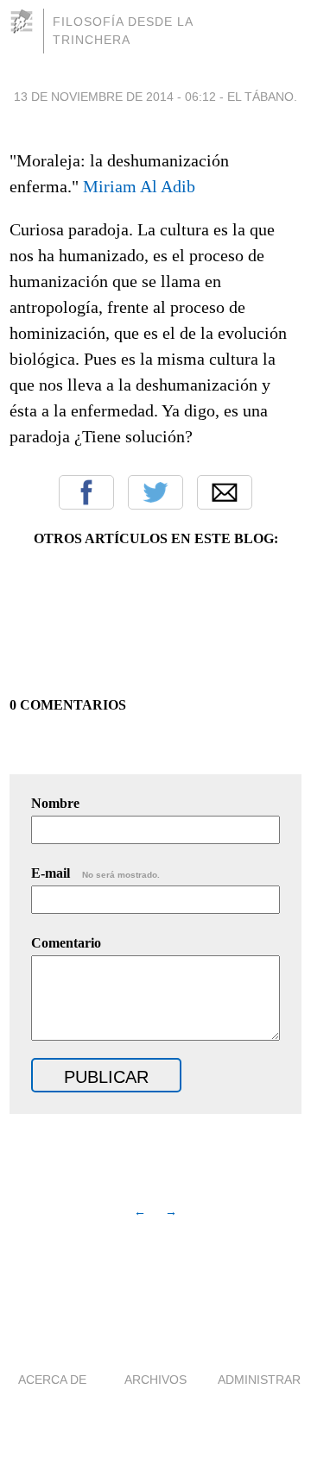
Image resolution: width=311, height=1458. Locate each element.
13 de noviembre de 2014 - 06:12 (115, 96)
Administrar (259, 1379)
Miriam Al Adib (139, 186)
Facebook (86, 492)
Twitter (155, 492)
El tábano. (262, 96)
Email (224, 492)
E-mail (95, 873)
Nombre (55, 803)
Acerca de (52, 1379)
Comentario (66, 942)
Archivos (155, 1379)
